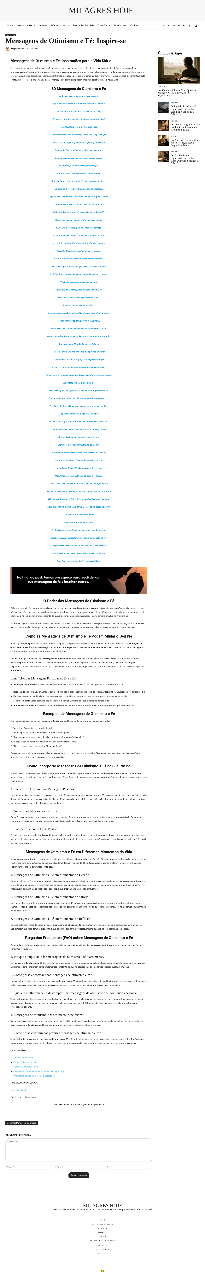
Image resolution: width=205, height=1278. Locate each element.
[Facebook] (163, 25)
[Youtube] (184, 25)
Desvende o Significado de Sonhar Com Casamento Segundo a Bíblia (185, 127)
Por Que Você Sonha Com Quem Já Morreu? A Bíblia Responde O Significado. (177, 93)
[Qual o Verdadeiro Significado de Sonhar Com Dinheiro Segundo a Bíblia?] (163, 156)
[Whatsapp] (189, 25)
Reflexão (10, 35)
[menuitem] (102, 1271)
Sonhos (161, 86)
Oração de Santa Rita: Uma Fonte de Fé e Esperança (38, 1071)
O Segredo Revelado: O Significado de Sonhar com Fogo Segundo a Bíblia (183, 110)
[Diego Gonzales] (7, 49)
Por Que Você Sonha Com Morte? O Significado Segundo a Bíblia (185, 142)
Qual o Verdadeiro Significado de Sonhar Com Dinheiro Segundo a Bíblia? (184, 159)
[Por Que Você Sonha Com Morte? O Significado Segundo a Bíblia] (163, 140)
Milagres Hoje (20, 1090)
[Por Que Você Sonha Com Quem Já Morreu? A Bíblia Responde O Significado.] (179, 70)
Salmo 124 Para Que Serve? (26, 1067)
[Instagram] (168, 25)
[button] (196, 26)
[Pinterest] (174, 25)
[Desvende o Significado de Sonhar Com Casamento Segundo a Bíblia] (163, 125)
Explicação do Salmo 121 (25, 1058)
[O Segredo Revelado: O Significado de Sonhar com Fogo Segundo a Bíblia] (163, 107)
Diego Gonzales (17, 49)
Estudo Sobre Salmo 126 (25, 1062)
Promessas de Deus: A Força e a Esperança (34, 1076)
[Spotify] (179, 25)
